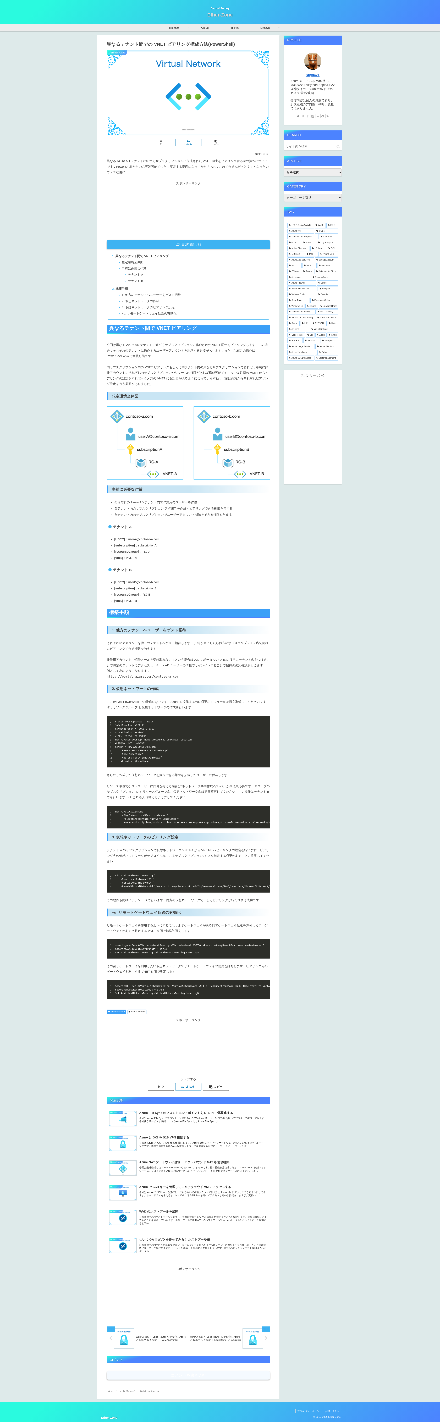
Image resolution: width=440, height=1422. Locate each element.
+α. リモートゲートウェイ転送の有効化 (149, 313)
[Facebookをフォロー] (308, 116)
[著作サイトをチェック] (298, 116)
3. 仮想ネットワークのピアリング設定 (148, 307)
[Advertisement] (188, 210)
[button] (216, 142)
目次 (185, 244)
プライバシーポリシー (309, 1411)
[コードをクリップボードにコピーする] (266, 723)
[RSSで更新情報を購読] (327, 116)
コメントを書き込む (188, 1375)
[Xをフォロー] (303, 116)
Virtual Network (138, 1011)
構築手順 (122, 288)
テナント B (135, 281)
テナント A (135, 274)
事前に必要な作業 (134, 268)
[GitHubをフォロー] (322, 116)
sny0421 (313, 75)
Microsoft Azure (118, 1011)
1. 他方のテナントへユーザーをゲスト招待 (151, 295)
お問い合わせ (332, 1411)
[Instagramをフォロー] (313, 116)
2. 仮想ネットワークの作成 (140, 301)
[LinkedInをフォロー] (318, 116)
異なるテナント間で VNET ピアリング (142, 256)
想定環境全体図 (132, 262)
